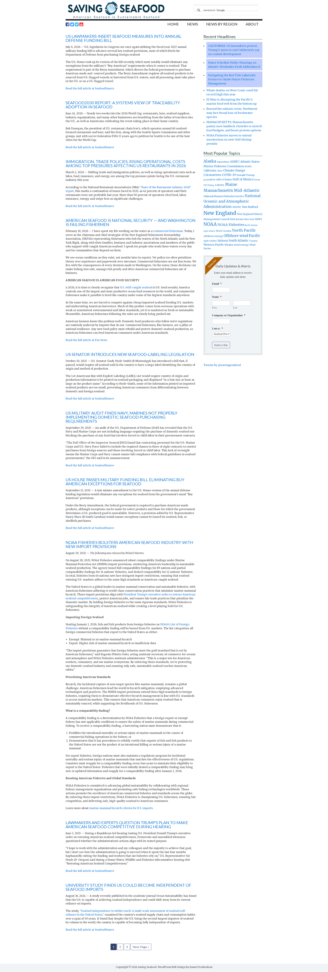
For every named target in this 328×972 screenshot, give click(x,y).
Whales (228, 244)
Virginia (253, 241)
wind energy (241, 244)
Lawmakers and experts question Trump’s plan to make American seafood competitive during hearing (127, 824)
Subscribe (221, 345)
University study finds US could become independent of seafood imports (128, 887)
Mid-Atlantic (247, 190)
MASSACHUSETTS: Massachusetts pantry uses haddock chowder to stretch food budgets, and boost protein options (234, 126)
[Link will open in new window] (67, 24)
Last (235, 307)
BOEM (248, 166)
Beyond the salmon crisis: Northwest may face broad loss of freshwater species (231, 113)
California (209, 170)
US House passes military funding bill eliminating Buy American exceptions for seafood (125, 481)
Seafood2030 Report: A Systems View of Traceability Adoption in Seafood (123, 104)
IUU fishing (208, 185)
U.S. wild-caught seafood (136, 287)
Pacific (254, 236)
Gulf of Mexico (243, 179)
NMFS (258, 219)
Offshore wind (236, 236)
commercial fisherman (168, 231)
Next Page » (141, 946)
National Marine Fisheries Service (223, 196)
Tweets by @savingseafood (222, 365)
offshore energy (213, 236)
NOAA (210, 224)
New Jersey (237, 219)
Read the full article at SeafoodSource (90, 88)
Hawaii (257, 180)
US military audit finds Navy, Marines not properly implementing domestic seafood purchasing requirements (121, 417)
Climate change (234, 170)
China (219, 171)
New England (219, 213)
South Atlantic (239, 240)
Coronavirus (212, 175)
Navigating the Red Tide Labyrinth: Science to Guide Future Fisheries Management (232, 79)
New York (249, 219)
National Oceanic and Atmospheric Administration (232, 201)
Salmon (222, 240)
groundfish (209, 179)
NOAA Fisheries (230, 225)
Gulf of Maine (224, 179)
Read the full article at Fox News (86, 340)
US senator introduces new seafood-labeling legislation (130, 354)
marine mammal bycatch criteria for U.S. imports (121, 808)
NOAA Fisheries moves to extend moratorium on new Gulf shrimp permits (229, 139)
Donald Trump (245, 175)
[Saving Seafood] (116, 18)
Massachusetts (218, 190)
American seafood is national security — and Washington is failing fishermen (130, 222)
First (214, 307)
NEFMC (236, 207)
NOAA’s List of (169, 624)
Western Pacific (213, 244)
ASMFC (235, 161)
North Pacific (244, 230)
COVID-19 (229, 175)
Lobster (219, 185)
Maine (231, 184)
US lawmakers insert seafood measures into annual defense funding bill (124, 38)
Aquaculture (223, 161)
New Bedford (250, 207)
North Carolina (223, 231)
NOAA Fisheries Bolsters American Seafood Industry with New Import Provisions (129, 544)
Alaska (209, 161)
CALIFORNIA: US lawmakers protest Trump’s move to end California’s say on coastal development (233, 50)
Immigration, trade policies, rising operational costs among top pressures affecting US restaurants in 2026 (126, 163)
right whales (210, 240)
